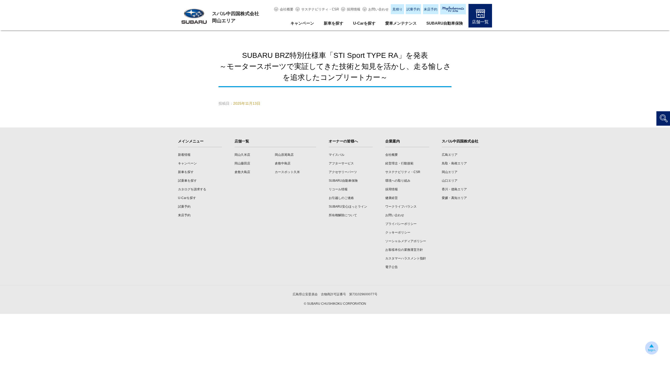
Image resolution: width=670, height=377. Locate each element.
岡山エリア (449, 172)
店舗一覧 (480, 22)
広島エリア (449, 155)
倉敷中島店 (283, 163)
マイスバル (336, 155)
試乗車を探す (187, 180)
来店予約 (430, 9)
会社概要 (286, 9)
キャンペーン (302, 23)
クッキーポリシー (397, 232)
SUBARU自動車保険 (444, 23)
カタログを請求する (192, 189)
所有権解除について (343, 215)
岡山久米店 (242, 155)
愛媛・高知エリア (454, 198)
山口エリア (449, 180)
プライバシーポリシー (401, 224)
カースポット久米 (287, 172)
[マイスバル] (453, 9)
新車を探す (333, 23)
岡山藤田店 (242, 163)
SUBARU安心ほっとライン (348, 206)
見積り (397, 9)
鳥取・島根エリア (454, 163)
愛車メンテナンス (401, 23)
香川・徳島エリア (454, 189)
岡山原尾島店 (284, 155)
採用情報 (353, 9)
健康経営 (391, 198)
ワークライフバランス (401, 206)
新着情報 (184, 155)
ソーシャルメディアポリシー (405, 241)
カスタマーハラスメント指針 (405, 258)
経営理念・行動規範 (399, 163)
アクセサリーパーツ (343, 172)
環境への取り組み (397, 180)
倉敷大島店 (242, 172)
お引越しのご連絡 (341, 198)
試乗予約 (413, 9)
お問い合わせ (378, 9)
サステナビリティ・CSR (320, 9)
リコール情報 (338, 189)
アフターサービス (341, 163)
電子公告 (391, 267)
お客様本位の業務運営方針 (404, 250)
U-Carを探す (364, 23)
